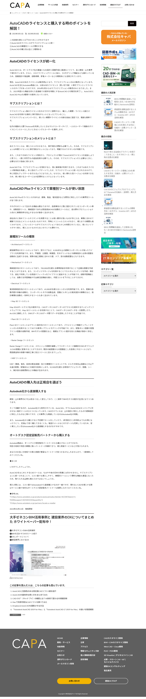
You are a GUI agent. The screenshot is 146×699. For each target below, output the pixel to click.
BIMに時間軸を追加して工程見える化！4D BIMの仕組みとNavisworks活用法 (125, 101)
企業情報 (84, 638)
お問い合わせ (74, 681)
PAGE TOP (140, 676)
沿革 (82, 642)
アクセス (84, 647)
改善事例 (61, 647)
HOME (60, 638)
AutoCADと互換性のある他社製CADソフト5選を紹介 (34, 591)
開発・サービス (63, 642)
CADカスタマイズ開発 (113, 638)
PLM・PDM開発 (111, 651)
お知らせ (61, 655)
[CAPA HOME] (30, 643)
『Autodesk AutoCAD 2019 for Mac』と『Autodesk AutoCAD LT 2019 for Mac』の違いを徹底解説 (53, 609)
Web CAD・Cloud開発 (113, 647)
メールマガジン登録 (65, 664)
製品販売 (107, 671)
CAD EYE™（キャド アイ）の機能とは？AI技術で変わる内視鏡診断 (39, 599)
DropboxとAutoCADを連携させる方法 (28, 606)
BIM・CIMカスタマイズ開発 (116, 642)
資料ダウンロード (64, 659)
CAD (23, 614)
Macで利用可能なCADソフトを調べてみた (29, 602)
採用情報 (84, 659)
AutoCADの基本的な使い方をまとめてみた (30, 595)
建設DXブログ (111, 681)
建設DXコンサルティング (114, 666)
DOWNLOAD (17, 578)
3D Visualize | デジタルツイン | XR (118, 655)
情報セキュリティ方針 (90, 651)
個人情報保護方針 (88, 655)
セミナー (61, 651)
